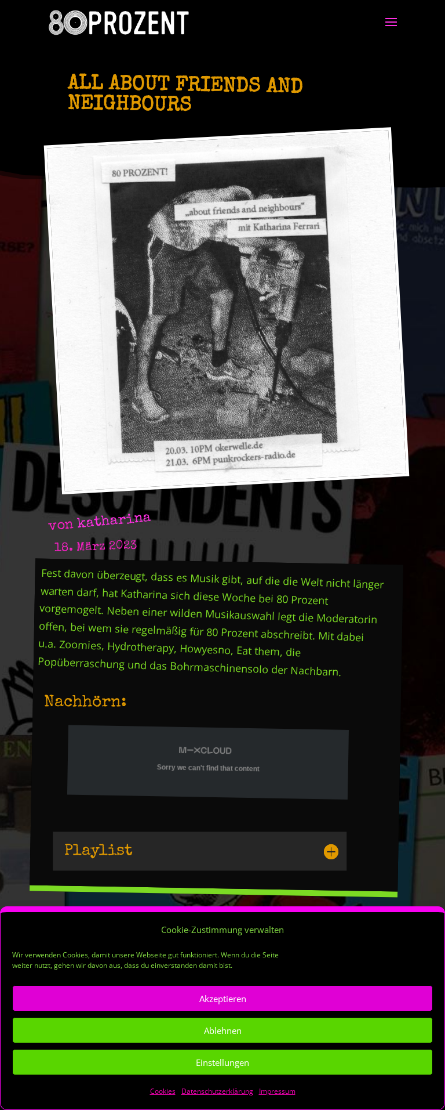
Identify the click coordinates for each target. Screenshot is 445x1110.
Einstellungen (222, 1062)
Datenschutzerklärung (217, 1091)
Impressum (277, 1091)
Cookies (163, 1091)
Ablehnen (223, 1030)
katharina (114, 521)
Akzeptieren (222, 998)
